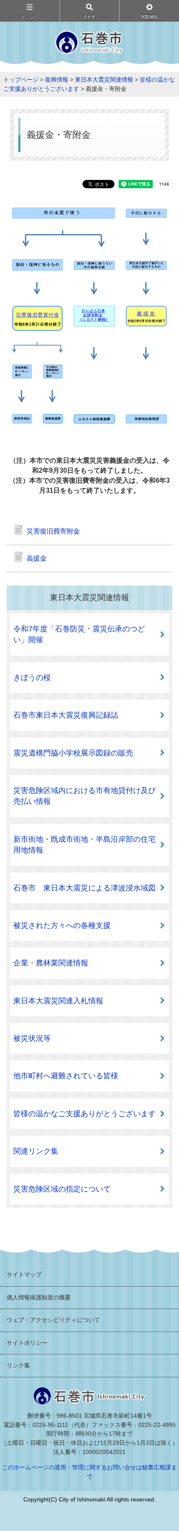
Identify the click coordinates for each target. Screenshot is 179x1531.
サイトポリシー (27, 1342)
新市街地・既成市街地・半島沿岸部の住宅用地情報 (84, 844)
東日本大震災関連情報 (104, 79)
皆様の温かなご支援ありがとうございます (84, 1114)
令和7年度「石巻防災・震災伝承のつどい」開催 (79, 634)
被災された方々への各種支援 (62, 925)
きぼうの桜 (32, 677)
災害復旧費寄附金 (53, 531)
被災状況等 (32, 1038)
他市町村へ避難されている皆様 (65, 1076)
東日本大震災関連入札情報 (58, 1001)
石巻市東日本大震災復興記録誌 (65, 715)
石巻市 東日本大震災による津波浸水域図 (84, 888)
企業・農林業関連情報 (50, 963)
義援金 (37, 558)
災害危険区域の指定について (62, 1189)
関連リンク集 (35, 1151)
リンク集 (18, 1365)
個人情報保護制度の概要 (39, 1297)
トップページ (20, 79)
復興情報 (56, 79)
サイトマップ (24, 1274)
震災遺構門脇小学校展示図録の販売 (73, 753)
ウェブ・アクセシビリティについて (53, 1320)
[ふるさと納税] (94, 321)
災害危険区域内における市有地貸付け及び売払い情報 (84, 795)
